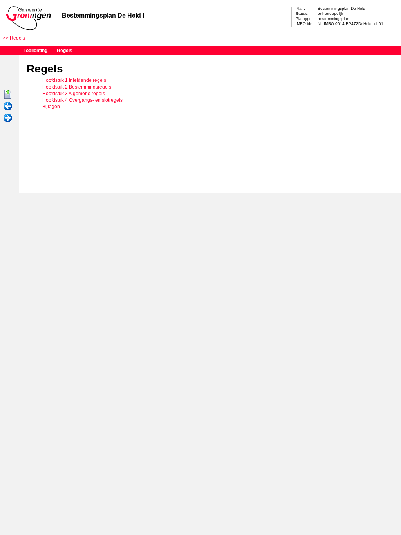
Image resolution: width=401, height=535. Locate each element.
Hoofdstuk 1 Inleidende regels (74, 80)
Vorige (8, 106)
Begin (8, 94)
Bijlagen (51, 106)
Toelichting (35, 50)
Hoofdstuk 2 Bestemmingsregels (76, 87)
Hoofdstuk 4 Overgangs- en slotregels (82, 100)
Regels (17, 38)
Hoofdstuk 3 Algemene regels (73, 93)
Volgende (8, 118)
